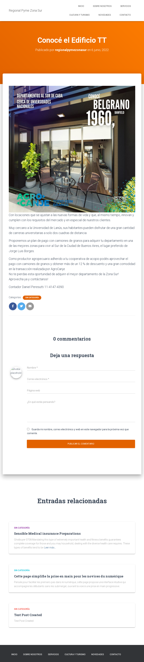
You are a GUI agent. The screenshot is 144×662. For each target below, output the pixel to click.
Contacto (125, 15)
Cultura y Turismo (79, 15)
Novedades (105, 15)
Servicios (125, 6)
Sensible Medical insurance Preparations (47, 533)
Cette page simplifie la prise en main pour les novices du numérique (68, 576)
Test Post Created (28, 615)
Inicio (81, 6)
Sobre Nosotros (102, 6)
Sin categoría (32, 298)
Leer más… (50, 547)
